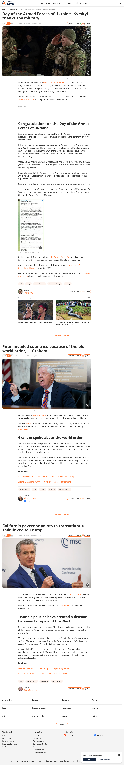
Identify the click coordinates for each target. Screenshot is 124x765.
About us (36, 735)
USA (21, 681)
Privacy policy (7, 738)
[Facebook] (25, 501)
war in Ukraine (39, 284)
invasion (52, 489)
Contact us (37, 738)
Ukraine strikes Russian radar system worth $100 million (43, 673)
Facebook (100, 735)
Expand (62, 725)
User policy (6, 735)
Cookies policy (7, 747)
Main (3, 9)
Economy (35, 700)
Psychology (82, 3)
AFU (21, 284)
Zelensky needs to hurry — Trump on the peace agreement (44, 482)
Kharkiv (95, 708)
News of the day (13, 9)
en (115, 3)
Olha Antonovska (30, 498)
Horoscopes (72, 3)
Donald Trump (74, 594)
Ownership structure (40, 744)
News (48, 3)
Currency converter (40, 753)
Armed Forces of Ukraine (54, 82)
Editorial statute (8, 741)
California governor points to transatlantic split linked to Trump (46, 476)
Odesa (64, 716)
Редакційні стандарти (10, 744)
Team (35, 747)
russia (43, 489)
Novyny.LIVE (23, 429)
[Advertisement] (53, 112)
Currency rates (38, 750)
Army (42, 3)
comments (66, 605)
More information (105, 759)
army (28, 284)
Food (4, 708)
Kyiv (4, 716)
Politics (94, 716)
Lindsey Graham (64, 489)
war (35, 489)
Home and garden (39, 708)
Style (64, 3)
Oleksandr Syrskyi (26, 99)
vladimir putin (24, 489)
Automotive (7, 700)
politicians (44, 681)
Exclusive (65, 700)
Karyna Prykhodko (30, 690)
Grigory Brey (28, 293)
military (67, 284)
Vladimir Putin (39, 415)
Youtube (70, 735)
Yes (89, 759)
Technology (56, 3)
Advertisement (38, 741)
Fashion (95, 700)
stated (29, 423)
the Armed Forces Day (60, 257)
